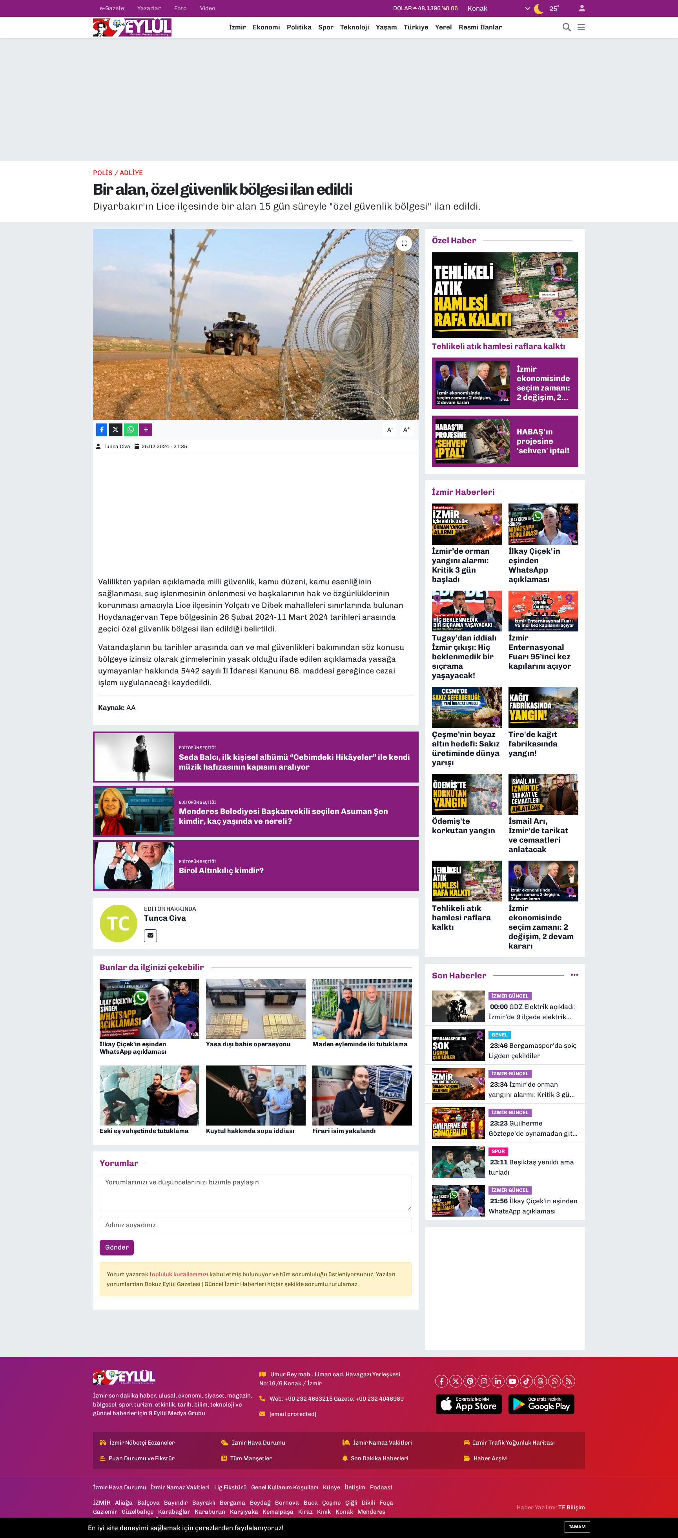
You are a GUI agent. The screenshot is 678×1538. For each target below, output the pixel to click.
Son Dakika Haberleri (379, 1458)
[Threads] (540, 1381)
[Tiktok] (526, 1381)
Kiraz (305, 1511)
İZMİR (102, 1502)
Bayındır (176, 1502)
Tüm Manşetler (251, 1458)
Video (207, 8)
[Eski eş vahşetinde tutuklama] (149, 1095)
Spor (326, 27)
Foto (180, 8)
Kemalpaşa (277, 1511)
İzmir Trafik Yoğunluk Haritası (514, 1442)
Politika (299, 27)
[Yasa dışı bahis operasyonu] (256, 1008)
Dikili (368, 1502)
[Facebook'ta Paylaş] (101, 429)
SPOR (498, 1151)
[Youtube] (512, 1381)
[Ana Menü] (581, 27)
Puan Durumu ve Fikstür (142, 1458)
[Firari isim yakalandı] (362, 1095)
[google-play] (541, 1404)
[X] (455, 1381)
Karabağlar (174, 1511)
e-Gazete (112, 8)
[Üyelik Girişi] (578, 8)
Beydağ (260, 1502)
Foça (386, 1502)
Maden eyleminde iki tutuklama (360, 1044)
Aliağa (124, 1502)
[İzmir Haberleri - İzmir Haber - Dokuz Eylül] (132, 27)
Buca (311, 1502)
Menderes (371, 1511)
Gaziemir (105, 1511)
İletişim (354, 1487)
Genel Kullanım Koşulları (284, 1487)
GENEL (500, 1035)
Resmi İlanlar (480, 27)
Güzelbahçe (137, 1511)
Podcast (381, 1487)
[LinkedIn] (498, 1381)
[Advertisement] (339, 100)
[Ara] (567, 27)
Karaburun (210, 1511)
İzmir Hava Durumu (258, 1442)
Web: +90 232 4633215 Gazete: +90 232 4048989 (337, 1398)
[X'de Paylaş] (115, 429)
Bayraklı (203, 1502)
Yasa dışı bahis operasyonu (248, 1044)
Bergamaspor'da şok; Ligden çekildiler (532, 1051)
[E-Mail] (150, 935)
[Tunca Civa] (118, 923)
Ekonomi (266, 27)
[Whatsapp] (554, 1381)
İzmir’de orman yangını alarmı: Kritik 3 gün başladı (531, 1090)
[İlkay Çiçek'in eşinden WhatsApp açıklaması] (149, 1008)
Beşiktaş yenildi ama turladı (531, 1167)
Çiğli (351, 1502)
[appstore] (469, 1404)
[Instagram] (484, 1381)
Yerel (443, 27)
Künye (331, 1487)
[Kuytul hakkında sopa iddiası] (256, 1095)
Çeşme (331, 1502)
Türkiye (416, 27)
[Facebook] (441, 1381)
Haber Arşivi (491, 1458)
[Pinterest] (469, 1381)
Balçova (148, 1502)
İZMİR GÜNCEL (510, 996)
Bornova (287, 1502)
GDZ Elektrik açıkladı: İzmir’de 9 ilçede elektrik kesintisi (532, 1012)
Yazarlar (149, 8)
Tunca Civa (117, 446)
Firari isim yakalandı (344, 1131)
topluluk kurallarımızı (179, 1274)
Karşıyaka (244, 1511)
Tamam (577, 1526)
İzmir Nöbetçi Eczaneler (142, 1442)
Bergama (232, 1502)
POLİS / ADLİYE (118, 173)
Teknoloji (354, 27)
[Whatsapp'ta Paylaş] (131, 429)
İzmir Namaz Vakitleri (382, 1442)
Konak (344, 1511)
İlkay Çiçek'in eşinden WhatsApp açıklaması (133, 1047)
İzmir (237, 27)
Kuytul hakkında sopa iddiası (250, 1131)
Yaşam (386, 27)
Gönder (117, 1247)
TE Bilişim (571, 1507)
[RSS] (568, 1381)
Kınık (324, 1511)
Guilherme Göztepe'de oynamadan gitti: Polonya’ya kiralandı (533, 1128)
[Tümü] (574, 975)
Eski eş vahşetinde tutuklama (144, 1131)
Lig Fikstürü (230, 1487)
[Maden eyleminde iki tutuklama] (362, 1008)
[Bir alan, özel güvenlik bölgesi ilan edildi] (256, 324)
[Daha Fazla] (145, 429)
